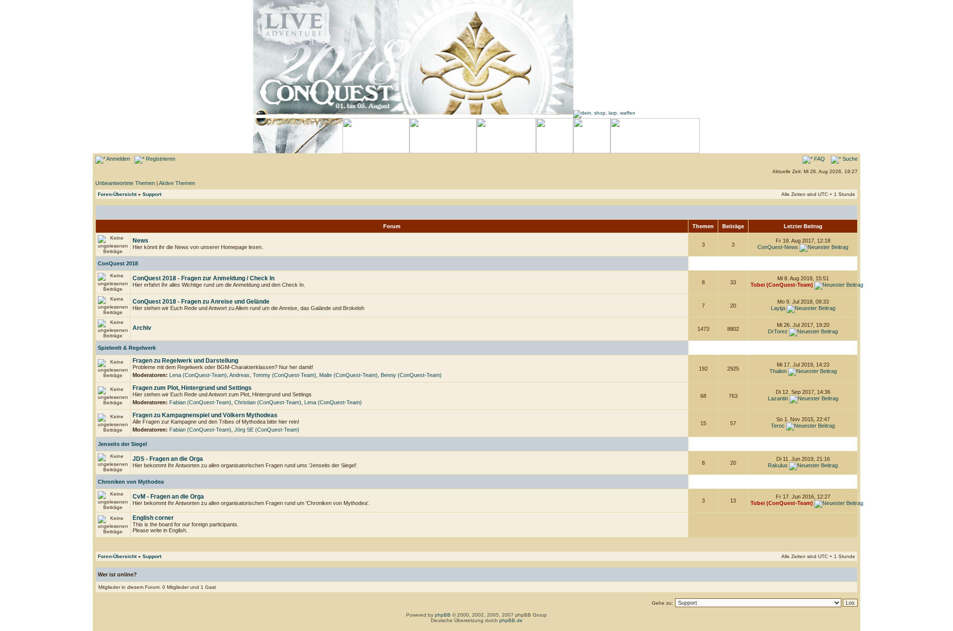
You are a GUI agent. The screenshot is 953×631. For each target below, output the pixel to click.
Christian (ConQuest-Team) (267, 402)
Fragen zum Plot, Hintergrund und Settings (192, 387)
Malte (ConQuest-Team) (348, 375)
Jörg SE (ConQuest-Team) (266, 430)
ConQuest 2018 (118, 263)
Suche (849, 159)
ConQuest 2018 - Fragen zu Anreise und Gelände (201, 301)
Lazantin (778, 398)
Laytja (778, 308)
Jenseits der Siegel (122, 444)
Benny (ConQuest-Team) (411, 375)
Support (151, 194)
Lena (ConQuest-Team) (198, 375)
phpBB (443, 615)
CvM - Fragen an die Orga (168, 496)
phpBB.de (511, 620)
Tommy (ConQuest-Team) (284, 375)
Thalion (778, 371)
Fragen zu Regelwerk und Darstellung (185, 360)
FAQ (819, 159)
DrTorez (778, 331)
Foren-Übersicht (117, 194)
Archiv (142, 327)
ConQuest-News (777, 247)
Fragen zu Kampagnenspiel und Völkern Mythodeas (205, 415)
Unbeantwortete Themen (125, 183)
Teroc (778, 426)
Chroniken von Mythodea (131, 482)
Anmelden (117, 159)
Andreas (239, 375)
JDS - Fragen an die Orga (168, 458)
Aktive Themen (177, 183)
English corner (153, 517)
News (140, 240)
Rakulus (778, 465)
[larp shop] (604, 113)
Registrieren (159, 159)
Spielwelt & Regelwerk (127, 348)
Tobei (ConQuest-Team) (781, 285)
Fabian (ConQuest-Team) (200, 402)
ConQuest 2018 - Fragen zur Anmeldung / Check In (203, 278)
